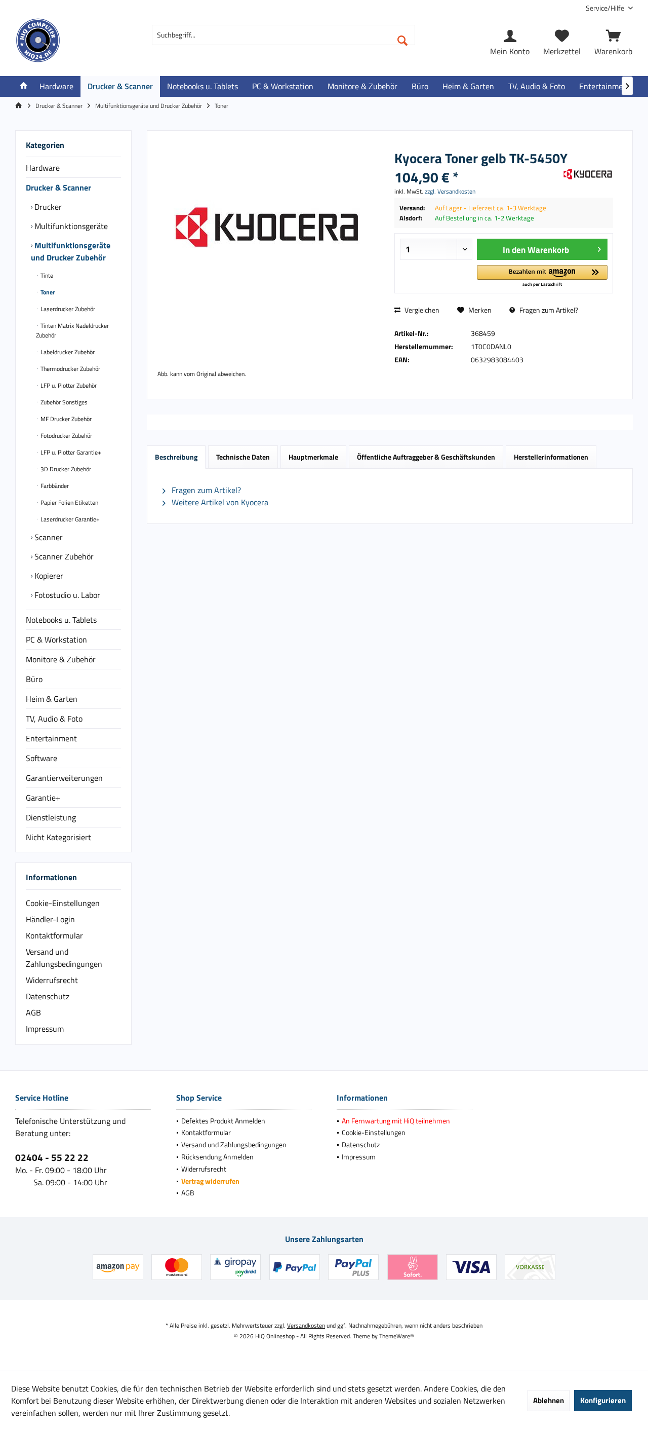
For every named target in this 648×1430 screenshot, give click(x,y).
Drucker (47, 207)
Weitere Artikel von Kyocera (219, 502)
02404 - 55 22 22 (52, 1157)
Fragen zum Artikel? (548, 310)
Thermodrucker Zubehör (69, 368)
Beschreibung (176, 456)
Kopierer (47, 576)
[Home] (23, 86)
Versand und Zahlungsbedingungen (64, 958)
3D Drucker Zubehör (65, 469)
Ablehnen (548, 1400)
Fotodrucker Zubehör (65, 435)
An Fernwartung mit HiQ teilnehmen (396, 1120)
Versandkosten (306, 1325)
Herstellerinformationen (551, 456)
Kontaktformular (54, 935)
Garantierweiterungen (64, 778)
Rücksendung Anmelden (217, 1156)
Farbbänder (54, 486)
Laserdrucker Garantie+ (69, 519)
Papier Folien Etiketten (68, 502)
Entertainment (51, 738)
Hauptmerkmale (313, 456)
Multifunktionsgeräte (70, 226)
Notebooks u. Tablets (61, 620)
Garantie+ (43, 798)
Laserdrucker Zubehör (67, 309)
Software (41, 758)
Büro (34, 679)
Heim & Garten (51, 699)
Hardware (43, 168)
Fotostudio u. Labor (66, 595)
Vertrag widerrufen (210, 1181)
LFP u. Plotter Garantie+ (70, 452)
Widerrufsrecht (52, 980)
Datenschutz (47, 996)
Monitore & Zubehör (61, 659)
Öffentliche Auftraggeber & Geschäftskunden (426, 456)
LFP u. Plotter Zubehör (68, 385)
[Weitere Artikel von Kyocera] (587, 174)
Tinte (46, 275)
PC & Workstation (56, 639)
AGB (33, 1012)
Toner (47, 292)
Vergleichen (421, 310)
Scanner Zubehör (63, 556)
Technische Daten (243, 456)
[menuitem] (605, 8)
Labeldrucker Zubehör (67, 352)
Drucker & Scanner (58, 187)
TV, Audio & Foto (54, 718)
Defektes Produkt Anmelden (223, 1120)
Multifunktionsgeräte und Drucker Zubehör (70, 251)
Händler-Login (50, 919)
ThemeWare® (396, 1336)
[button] (542, 276)
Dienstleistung (51, 817)
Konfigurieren (603, 1400)
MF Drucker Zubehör (65, 419)
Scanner (47, 537)
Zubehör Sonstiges (63, 402)
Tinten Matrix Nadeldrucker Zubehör (72, 330)
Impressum (45, 1029)
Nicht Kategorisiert (58, 837)
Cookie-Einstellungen (63, 903)
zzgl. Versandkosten (450, 191)
